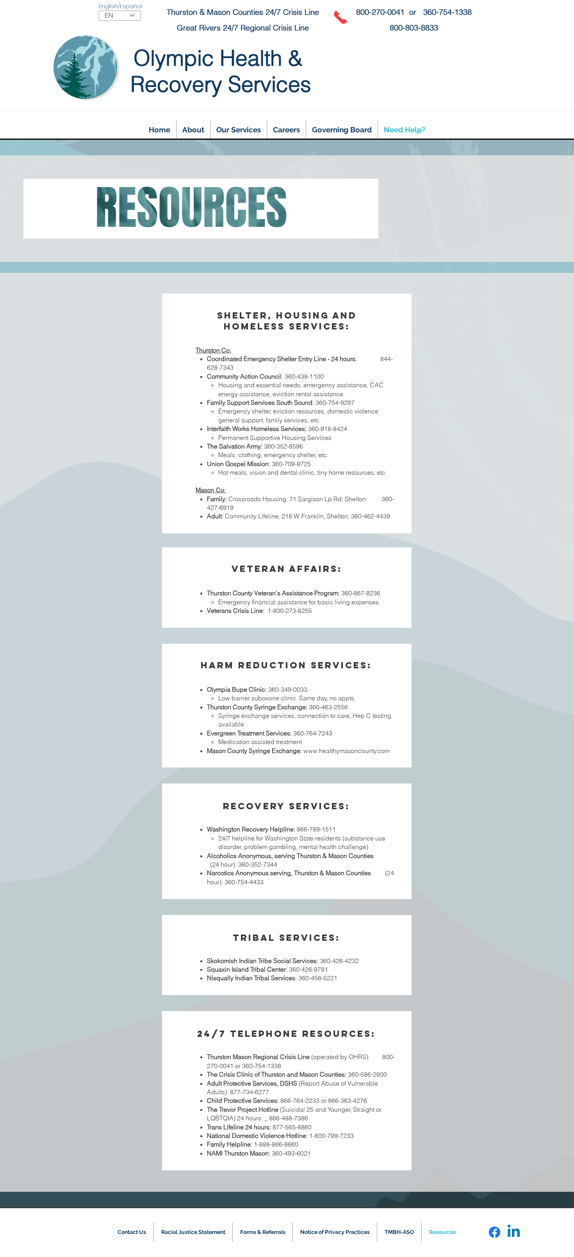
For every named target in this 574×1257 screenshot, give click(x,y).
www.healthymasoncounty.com (346, 751)
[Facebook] (494, 1232)
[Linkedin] (513, 1232)
